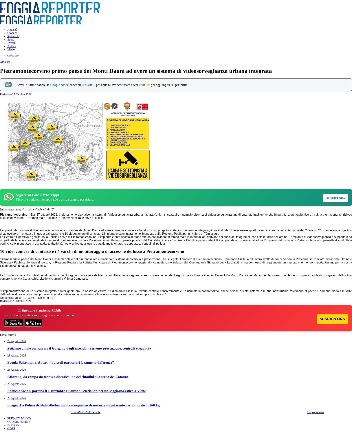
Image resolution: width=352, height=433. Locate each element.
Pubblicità (13, 425)
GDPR (11, 428)
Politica (11, 46)
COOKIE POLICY (18, 421)
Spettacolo (13, 36)
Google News (59, 85)
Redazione (6, 94)
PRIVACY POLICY (19, 418)
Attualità (12, 29)
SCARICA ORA (332, 319)
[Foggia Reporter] (50, 11)
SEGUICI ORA (335, 198)
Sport (10, 39)
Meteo (11, 49)
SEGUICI (88, 85)
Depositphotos (315, 412)
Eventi (11, 42)
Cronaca (12, 32)
